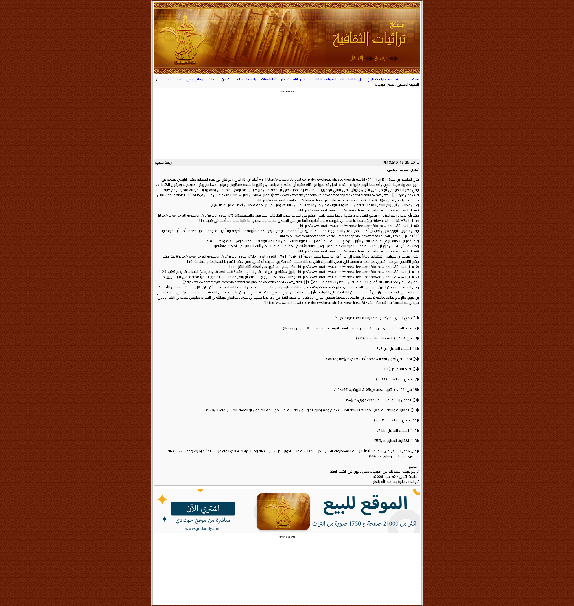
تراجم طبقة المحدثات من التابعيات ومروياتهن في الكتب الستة (212, 79)
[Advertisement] (287, 127)
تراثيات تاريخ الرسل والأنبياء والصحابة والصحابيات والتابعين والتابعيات (335, 79)
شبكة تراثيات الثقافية (403, 79)
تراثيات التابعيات (272, 79)
